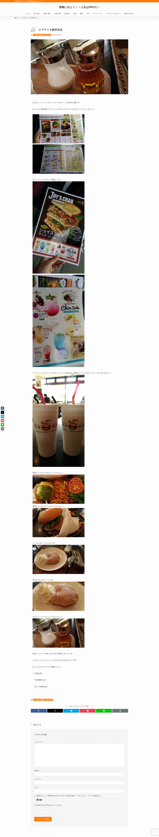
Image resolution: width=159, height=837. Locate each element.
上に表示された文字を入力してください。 (48, 805)
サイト (36, 787)
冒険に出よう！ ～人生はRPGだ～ (79, 7)
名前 (36, 770)
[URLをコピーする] (120, 711)
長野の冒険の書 (46, 34)
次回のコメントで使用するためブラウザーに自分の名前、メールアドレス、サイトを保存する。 (69, 796)
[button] (39, 711)
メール (37, 779)
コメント (38, 742)
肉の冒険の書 (36, 34)
